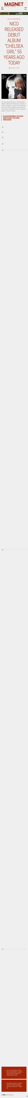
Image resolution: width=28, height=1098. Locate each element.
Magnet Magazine (9, 1095)
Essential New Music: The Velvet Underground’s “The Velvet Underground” (13, 117)
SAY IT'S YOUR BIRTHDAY (14, 18)
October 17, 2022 (15, 68)
